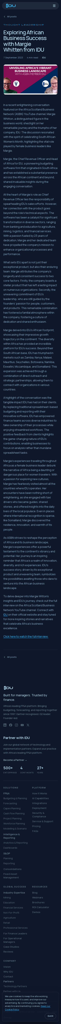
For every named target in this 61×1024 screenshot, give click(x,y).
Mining (7, 897)
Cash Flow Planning (14, 813)
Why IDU (8, 971)
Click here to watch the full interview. (25, 636)
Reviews (8, 951)
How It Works (39, 793)
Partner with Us (12, 991)
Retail (6, 922)
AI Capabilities (40, 798)
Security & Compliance (39, 814)
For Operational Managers (12, 940)
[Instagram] (16, 726)
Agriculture (9, 917)
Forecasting (10, 803)
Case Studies (11, 946)
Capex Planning (12, 808)
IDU (5, 614)
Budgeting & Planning (15, 798)
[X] (27, 726)
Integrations (39, 803)
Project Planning (12, 818)
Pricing (36, 826)
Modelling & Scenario (15, 828)
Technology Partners (15, 986)
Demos (36, 912)
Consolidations (12, 869)
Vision (7, 966)
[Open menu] (54, 6)
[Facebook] (10, 726)
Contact (8, 976)
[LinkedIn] (4, 726)
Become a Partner (15, 760)
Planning (8, 858)
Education (9, 902)
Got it (50, 1016)
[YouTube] (22, 726)
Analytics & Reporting (15, 842)
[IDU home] (10, 5)
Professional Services (15, 927)
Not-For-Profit (11, 912)
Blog (34, 892)
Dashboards (10, 847)
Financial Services (13, 907)
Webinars (37, 897)
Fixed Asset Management (11, 875)
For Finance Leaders (15, 933)
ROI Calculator (40, 907)
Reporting (9, 863)
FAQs (35, 831)
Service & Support (42, 821)
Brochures (38, 902)
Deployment (39, 808)
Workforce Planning (14, 823)
